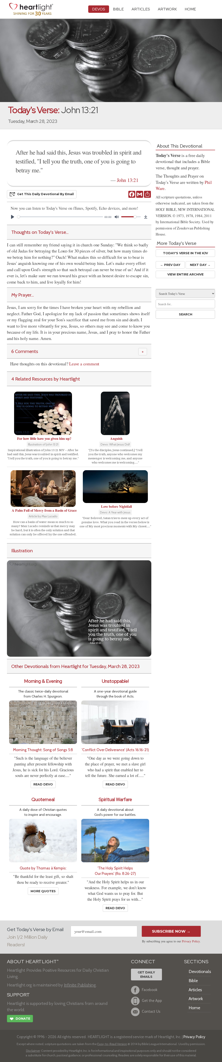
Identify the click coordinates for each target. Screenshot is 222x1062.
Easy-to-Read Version (112, 1044)
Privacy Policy (191, 941)
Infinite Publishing (80, 985)
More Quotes (43, 891)
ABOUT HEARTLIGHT (33, 961)
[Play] (12, 216)
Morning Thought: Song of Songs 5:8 (43, 749)
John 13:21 (127, 179)
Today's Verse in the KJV (185, 253)
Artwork (167, 9)
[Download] (145, 216)
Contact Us (151, 1011)
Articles (141, 9)
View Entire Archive (185, 274)
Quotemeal (43, 799)
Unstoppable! (115, 681)
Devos (98, 9)
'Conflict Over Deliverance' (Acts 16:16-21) (115, 749)
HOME (190, 9)
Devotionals (200, 971)
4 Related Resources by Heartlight (45, 379)
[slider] (60, 217)
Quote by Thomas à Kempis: (43, 868)
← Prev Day (170, 265)
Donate (20, 1019)
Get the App (152, 1000)
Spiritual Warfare (115, 799)
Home (194, 1007)
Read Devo (43, 784)
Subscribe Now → (171, 931)
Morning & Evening (43, 681)
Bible (118, 9)
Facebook (149, 990)
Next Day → (200, 265)
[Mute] (116, 216)
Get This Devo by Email (45, 194)
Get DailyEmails (146, 974)
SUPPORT (18, 995)
